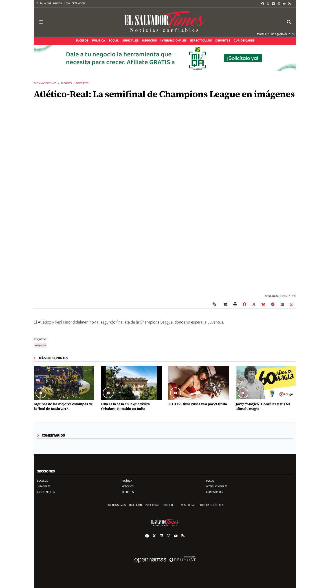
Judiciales (43, 486)
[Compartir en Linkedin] (282, 304)
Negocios (127, 486)
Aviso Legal (188, 505)
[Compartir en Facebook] (244, 304)
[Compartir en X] (254, 304)
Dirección (135, 505)
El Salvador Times (45, 83)
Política (126, 481)
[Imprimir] (235, 304)
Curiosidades (214, 492)
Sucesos (42, 481)
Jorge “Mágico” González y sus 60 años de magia (263, 406)
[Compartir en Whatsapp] (291, 304)
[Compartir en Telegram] (272, 304)
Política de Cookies (211, 505)
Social (210, 481)
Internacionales (216, 486)
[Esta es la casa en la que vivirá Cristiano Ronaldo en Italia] (131, 382)
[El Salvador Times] (165, 22)
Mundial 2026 (61, 3)
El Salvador (43, 3)
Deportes (82, 83)
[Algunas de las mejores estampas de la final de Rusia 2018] (64, 382)
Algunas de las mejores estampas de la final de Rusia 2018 (63, 406)
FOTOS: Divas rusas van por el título (197, 404)
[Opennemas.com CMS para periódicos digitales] (165, 564)
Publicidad (152, 505)
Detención (78, 3)
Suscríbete (170, 505)
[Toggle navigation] (41, 22)
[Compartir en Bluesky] (263, 304)
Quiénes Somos (116, 505)
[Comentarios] (215, 304)
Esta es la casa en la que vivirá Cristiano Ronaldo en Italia (125, 406)
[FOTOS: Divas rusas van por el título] (198, 382)
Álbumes (66, 83)
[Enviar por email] (225, 304)
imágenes (40, 345)
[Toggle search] (289, 22)
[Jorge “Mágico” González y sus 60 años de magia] (266, 382)
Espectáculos (46, 492)
